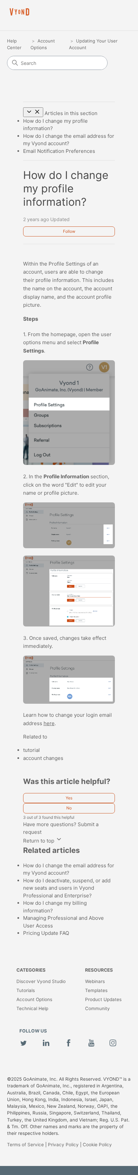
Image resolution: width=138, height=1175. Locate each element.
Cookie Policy (97, 1144)
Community (97, 1008)
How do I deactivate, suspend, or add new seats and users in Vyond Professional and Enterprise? (67, 888)
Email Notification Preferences (59, 151)
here (49, 723)
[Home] (19, 12)
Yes (69, 797)
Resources (99, 970)
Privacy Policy (63, 1144)
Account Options (34, 999)
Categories (31, 970)
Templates (96, 990)
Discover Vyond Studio (41, 981)
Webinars (95, 981)
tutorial (31, 750)
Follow (69, 231)
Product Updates (103, 999)
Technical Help (32, 1008)
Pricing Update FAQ (46, 933)
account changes (43, 758)
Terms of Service (25, 1144)
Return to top (39, 841)
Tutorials (25, 990)
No (69, 807)
